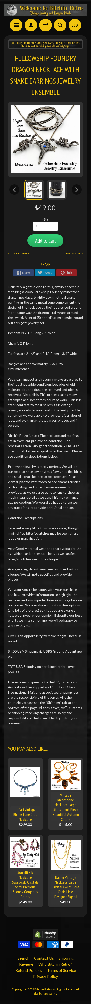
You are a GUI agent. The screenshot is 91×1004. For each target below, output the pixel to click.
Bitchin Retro (43, 989)
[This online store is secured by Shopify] (45, 937)
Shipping (66, 958)
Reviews (26, 964)
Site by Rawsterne (45, 993)
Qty (45, 219)
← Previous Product (19, 253)
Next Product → (74, 253)
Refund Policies (28, 970)
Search (23, 958)
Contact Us (44, 958)
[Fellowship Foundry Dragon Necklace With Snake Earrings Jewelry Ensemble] (34, 190)
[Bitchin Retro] (45, 10)
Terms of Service (61, 970)
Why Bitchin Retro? (55, 964)
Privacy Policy (45, 976)
